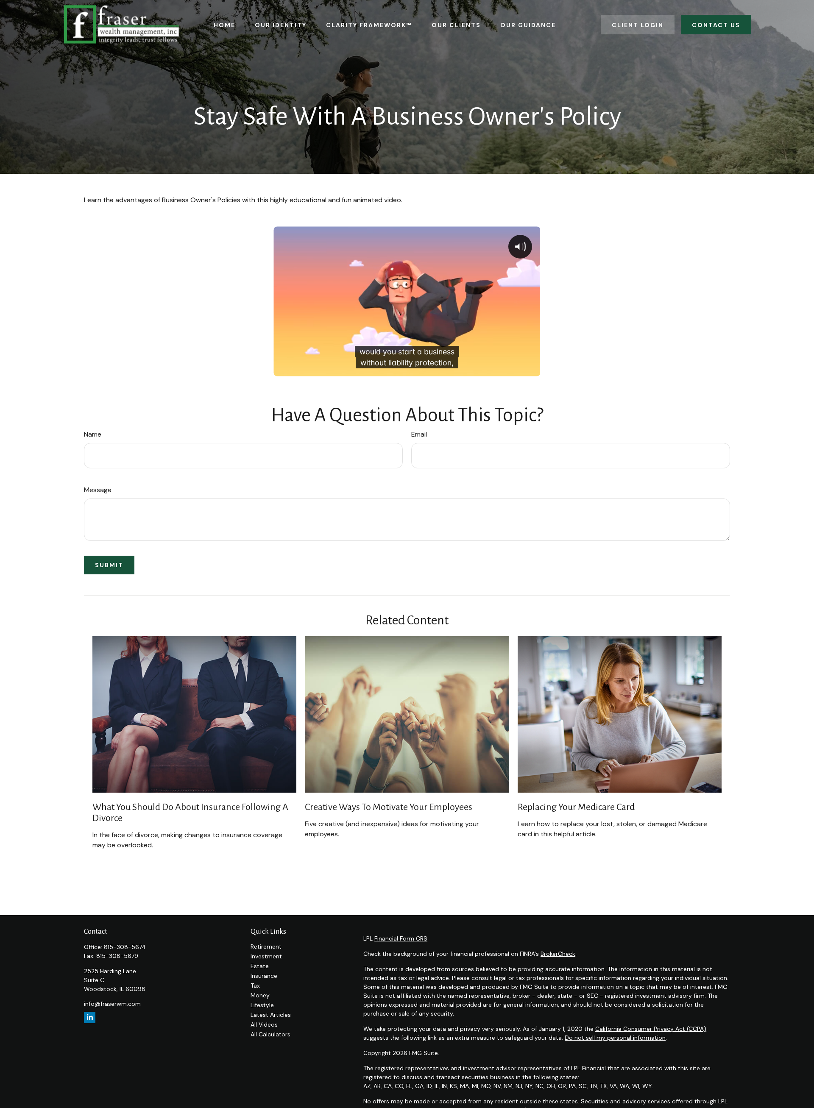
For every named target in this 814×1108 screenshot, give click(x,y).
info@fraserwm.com (112, 1004)
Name (92, 434)
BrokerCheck (558, 954)
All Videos (264, 1024)
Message (98, 489)
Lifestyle (262, 1005)
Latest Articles (271, 1015)
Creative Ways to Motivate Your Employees (388, 807)
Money (260, 995)
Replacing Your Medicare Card (576, 807)
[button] (224, 24)
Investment (266, 956)
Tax (255, 985)
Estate (260, 966)
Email (419, 434)
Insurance (264, 976)
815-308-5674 (125, 947)
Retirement (266, 946)
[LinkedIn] (89, 1017)
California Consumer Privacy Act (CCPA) (650, 1029)
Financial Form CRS (400, 938)
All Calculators (270, 1034)
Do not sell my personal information (615, 1037)
